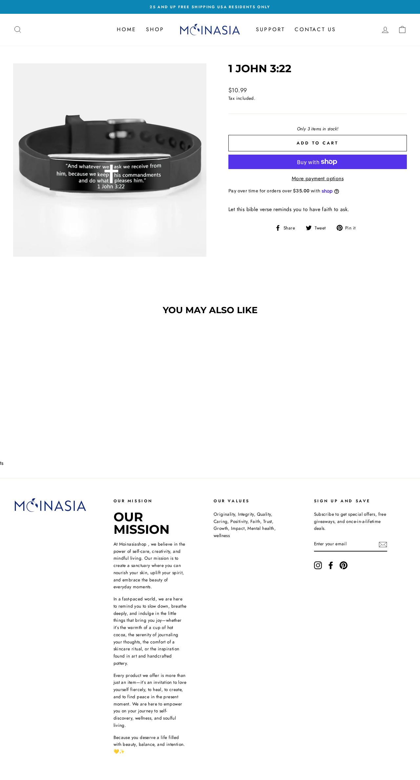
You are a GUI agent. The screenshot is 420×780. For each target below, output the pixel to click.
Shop (155, 29)
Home (126, 29)
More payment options (318, 178)
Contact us (315, 29)
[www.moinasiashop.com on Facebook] (331, 565)
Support (270, 29)
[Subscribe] (383, 544)
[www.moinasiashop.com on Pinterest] (343, 565)
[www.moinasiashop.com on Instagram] (318, 565)
